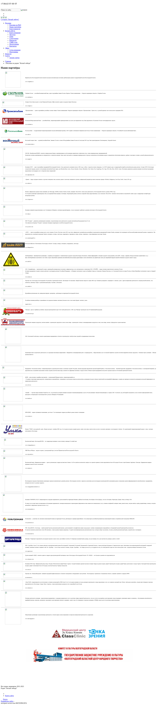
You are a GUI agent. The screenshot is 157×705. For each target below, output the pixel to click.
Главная (8, 61)
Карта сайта (9, 696)
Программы (13, 52)
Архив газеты (14, 58)
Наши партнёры (15, 27)
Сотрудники (13, 38)
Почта (5, 699)
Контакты (13, 46)
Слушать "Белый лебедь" (10, 19)
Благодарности (14, 29)
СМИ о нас (13, 42)
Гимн (11, 36)
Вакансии (13, 40)
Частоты (12, 35)
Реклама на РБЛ (15, 25)
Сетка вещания (14, 50)
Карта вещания (14, 33)
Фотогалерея (14, 44)
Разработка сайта (7, 701)
